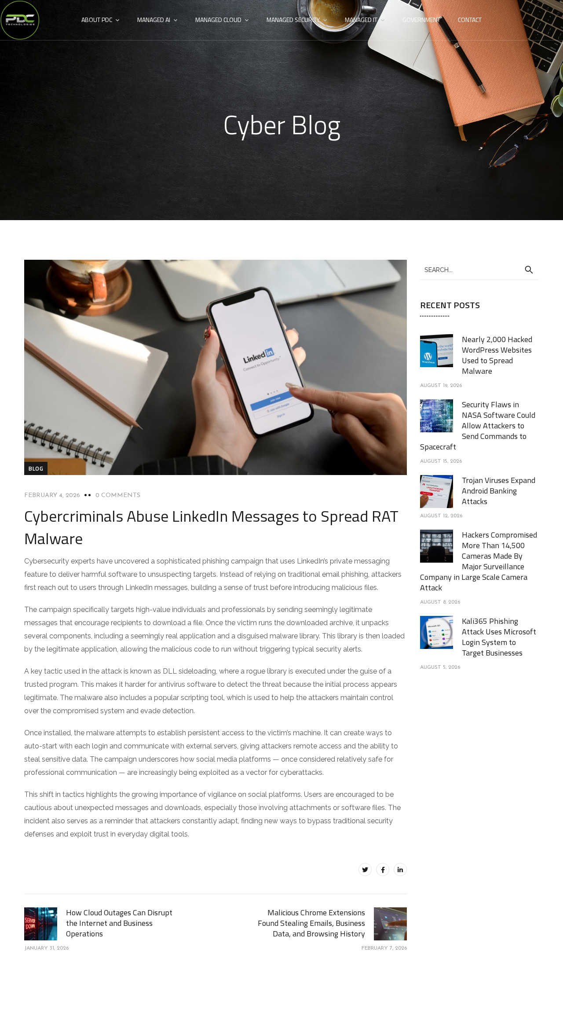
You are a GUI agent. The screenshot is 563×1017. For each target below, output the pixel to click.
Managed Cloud (218, 19)
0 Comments (117, 495)
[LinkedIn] (400, 869)
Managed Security (293, 19)
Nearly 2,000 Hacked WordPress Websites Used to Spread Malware (497, 355)
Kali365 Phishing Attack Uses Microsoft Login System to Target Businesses (499, 637)
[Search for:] (479, 269)
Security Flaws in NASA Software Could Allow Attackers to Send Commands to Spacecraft (477, 425)
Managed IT (361, 19)
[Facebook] (382, 869)
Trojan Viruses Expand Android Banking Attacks (498, 490)
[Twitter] (365, 869)
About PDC (96, 19)
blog (36, 468)
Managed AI (153, 19)
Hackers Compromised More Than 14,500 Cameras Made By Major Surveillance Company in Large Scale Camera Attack (478, 561)
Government (421, 19)
